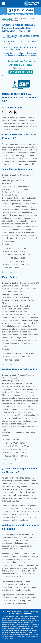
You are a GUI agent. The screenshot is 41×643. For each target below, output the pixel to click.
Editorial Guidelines (24, 613)
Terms (25, 612)
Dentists (9, 18)
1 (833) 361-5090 (22, 10)
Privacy (34, 612)
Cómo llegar (7, 272)
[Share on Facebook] (4, 112)
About (11, 613)
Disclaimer (16, 612)
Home (4, 18)
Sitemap (6, 612)
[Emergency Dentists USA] (32, 3)
